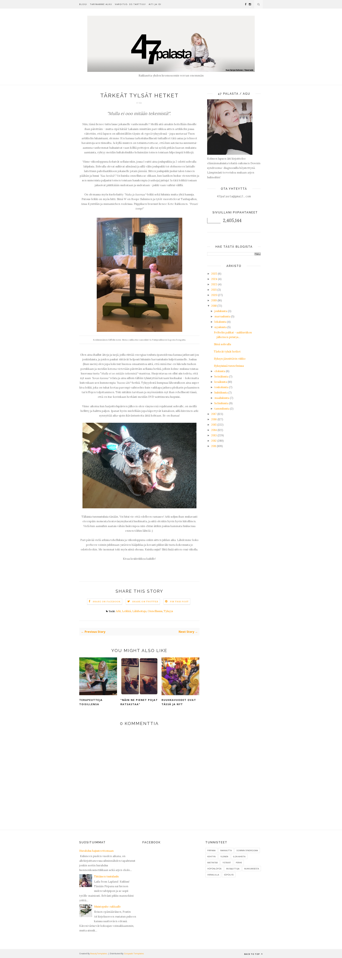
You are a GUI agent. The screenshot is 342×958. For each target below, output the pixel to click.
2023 (214, 284)
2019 (214, 300)
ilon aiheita (239, 856)
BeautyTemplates (98, 953)
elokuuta (219, 371)
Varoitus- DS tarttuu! (130, 4)
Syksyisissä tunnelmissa (229, 365)
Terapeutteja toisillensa (91, 702)
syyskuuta (220, 327)
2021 (214, 289)
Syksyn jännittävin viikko (229, 358)
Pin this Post (179, 601)
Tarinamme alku (101, 4)
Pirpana (211, 850)
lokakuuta (220, 321)
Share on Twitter (145, 601)
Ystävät (226, 862)
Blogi (83, 4)
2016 (214, 419)
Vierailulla (213, 874)
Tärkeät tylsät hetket (227, 351)
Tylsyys (168, 611)
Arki (118, 611)
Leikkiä (126, 611)
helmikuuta (221, 403)
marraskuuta (222, 316)
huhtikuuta (221, 392)
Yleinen (224, 856)
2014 (214, 430)
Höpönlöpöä (214, 868)
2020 (214, 295)
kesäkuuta (220, 382)
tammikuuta (221, 408)
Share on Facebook (107, 601)
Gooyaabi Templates (134, 953)
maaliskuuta (221, 398)
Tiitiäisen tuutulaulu (106, 876)
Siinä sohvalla (222, 344)
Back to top (252, 954)
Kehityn (211, 856)
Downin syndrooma (247, 850)
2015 (214, 424)
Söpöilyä (229, 874)
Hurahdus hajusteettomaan (96, 850)
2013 (214, 435)
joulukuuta (220, 311)
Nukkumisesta (251, 868)
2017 (214, 414)
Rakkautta (226, 850)
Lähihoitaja (139, 611)
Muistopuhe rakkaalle (107, 906)
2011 (213, 446)
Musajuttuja (232, 868)
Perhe (239, 862)
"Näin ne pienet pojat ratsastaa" (139, 702)
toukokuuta (221, 387)
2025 (214, 273)
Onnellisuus (155, 611)
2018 (214, 305)
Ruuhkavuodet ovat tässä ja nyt (179, 702)
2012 (214, 440)
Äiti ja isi (155, 4)
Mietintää (212, 862)
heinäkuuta (221, 376)
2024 (214, 279)
